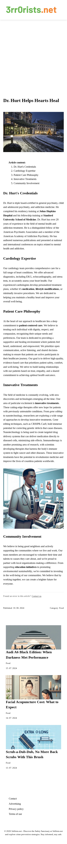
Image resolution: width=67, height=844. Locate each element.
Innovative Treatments (25, 179)
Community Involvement (26, 183)
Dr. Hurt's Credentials (25, 166)
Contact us (36, 596)
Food (61, 608)
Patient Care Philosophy (26, 175)
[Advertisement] (33, 54)
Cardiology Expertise (24, 170)
